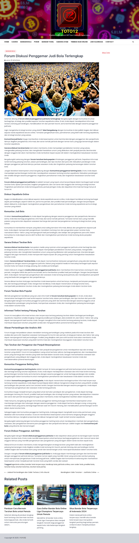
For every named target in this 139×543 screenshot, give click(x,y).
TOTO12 (69, 31)
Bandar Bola (25, 42)
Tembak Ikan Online (79, 42)
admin (8, 60)
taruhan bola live (22, 467)
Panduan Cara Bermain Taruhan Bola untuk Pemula (17, 510)
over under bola (77, 464)
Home (6, 42)
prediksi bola (89, 464)
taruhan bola (9, 467)
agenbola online (18, 464)
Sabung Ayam (62, 42)
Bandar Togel (48, 42)
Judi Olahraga (96, 42)
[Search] (133, 41)
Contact (110, 42)
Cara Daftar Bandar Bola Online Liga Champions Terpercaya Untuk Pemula (51, 511)
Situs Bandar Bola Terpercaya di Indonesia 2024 (83, 510)
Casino (14, 42)
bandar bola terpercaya (35, 464)
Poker (36, 42)
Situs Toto (106, 52)
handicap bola (51, 464)
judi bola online (64, 464)
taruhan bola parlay (38, 467)
